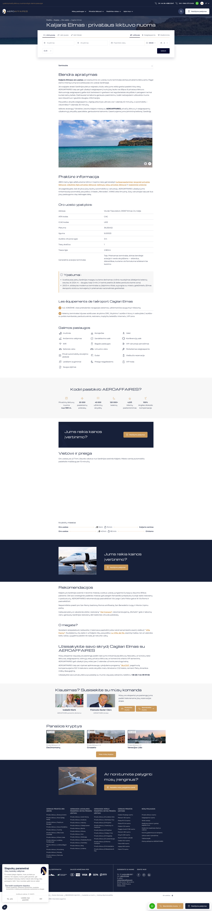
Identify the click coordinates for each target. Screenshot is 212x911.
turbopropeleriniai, (124, 182)
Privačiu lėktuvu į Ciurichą (54, 830)
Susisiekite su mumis (88, 895)
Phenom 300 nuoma (124, 832)
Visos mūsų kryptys (106, 754)
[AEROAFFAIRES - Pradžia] (15, 11)
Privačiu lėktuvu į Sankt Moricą (79, 817)
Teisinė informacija (57, 895)
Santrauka (63, 65)
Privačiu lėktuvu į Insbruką (78, 822)
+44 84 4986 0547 (127, 874)
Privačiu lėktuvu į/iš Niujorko (102, 822)
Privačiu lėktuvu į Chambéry (78, 842)
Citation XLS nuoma (124, 840)
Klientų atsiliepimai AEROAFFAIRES (152, 841)
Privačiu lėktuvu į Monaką (54, 852)
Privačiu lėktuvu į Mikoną (77, 831)
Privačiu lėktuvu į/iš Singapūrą (103, 836)
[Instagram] (143, 874)
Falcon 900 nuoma (123, 843)
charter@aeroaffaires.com (124, 880)
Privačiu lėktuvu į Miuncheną (55, 849)
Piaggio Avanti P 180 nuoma (126, 829)
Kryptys (56, 20)
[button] (197, 11)
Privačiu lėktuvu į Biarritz (77, 828)
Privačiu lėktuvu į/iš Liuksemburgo (104, 839)
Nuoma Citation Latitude (125, 838)
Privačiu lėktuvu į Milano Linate (55, 837)
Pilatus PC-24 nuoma (124, 823)
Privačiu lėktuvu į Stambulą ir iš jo (104, 820)
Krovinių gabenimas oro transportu (152, 832)
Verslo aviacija (146, 820)
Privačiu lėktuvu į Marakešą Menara (80, 840)
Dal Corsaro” (106, 612)
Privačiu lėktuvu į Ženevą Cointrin (56, 815)
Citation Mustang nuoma (125, 815)
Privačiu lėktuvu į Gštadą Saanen (80, 825)
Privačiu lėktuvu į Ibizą (77, 845)
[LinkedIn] (201, 3)
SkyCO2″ (125, 665)
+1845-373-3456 (124, 876)
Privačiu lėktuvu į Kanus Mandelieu (56, 827)
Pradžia (49, 20)
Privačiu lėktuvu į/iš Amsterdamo (104, 846)
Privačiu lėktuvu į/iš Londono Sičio (104, 817)
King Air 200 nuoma (124, 835)
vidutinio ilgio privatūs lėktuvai (81, 185)
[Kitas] (149, 163)
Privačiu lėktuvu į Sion (76, 834)
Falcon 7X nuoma (123, 849)
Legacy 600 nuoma (124, 846)
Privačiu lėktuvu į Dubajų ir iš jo (103, 833)
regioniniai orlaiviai (137, 185)
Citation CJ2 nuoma (124, 826)
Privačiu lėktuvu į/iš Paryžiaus (103, 830)
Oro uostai (65, 20)
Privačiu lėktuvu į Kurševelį (78, 820)
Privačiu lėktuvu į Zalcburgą (78, 837)
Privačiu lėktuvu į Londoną (78, 848)
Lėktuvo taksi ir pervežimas (150, 835)
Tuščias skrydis (146, 838)
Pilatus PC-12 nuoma (124, 820)
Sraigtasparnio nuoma (148, 817)
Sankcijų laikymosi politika (105, 895)
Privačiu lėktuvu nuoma (149, 815)
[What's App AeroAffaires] (197, 3)
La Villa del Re (117, 633)
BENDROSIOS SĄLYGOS (72, 895)
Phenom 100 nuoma (124, 817)
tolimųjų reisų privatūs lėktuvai (112, 185)
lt (206, 3)
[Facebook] (138, 874)
